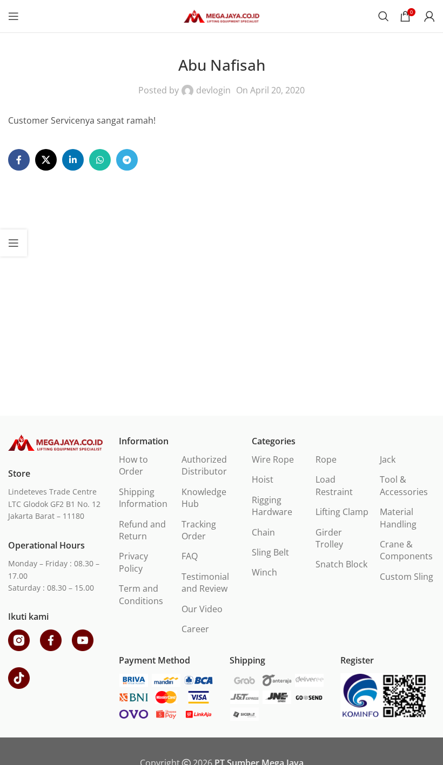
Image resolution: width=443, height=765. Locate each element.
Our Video (202, 609)
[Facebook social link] (19, 160)
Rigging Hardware (272, 506)
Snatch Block (341, 564)
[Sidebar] (13, 242)
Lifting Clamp (342, 512)
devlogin (213, 90)
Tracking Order (199, 530)
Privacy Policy (133, 562)
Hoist (262, 479)
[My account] (429, 16)
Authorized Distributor (204, 465)
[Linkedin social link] (73, 160)
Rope (326, 459)
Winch (264, 572)
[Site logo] (221, 15)
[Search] (383, 16)
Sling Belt (270, 552)
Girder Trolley (329, 538)
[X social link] (46, 160)
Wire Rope (273, 459)
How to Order (133, 465)
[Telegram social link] (127, 160)
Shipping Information (143, 498)
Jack (387, 459)
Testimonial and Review (205, 582)
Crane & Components (406, 550)
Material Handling (398, 518)
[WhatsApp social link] (100, 160)
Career (195, 629)
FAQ (190, 556)
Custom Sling (406, 577)
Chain (263, 532)
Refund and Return (142, 530)
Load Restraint (334, 485)
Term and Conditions (141, 594)
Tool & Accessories (404, 485)
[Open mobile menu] (13, 16)
